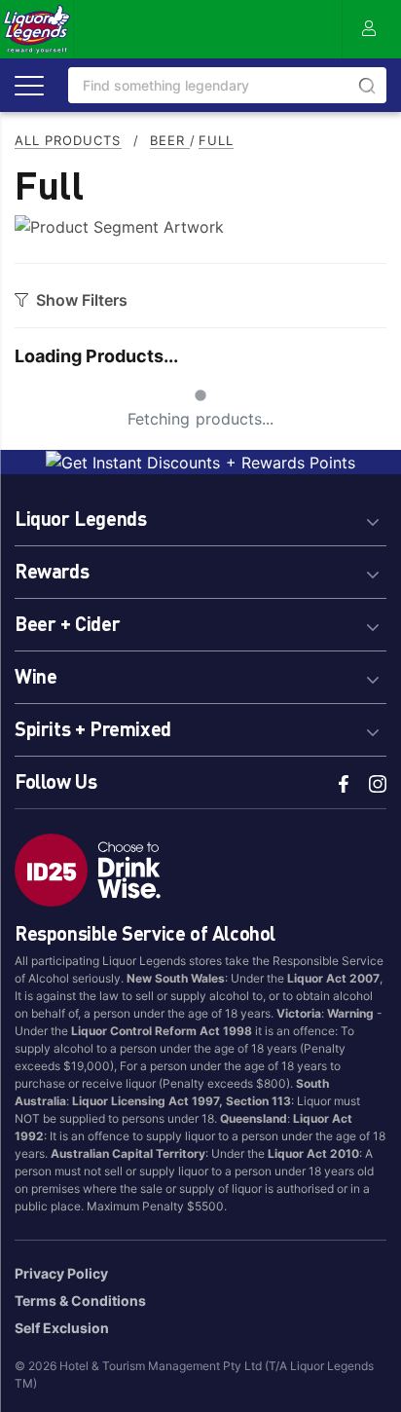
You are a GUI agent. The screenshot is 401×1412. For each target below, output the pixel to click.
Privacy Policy (61, 1273)
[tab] (200, 516)
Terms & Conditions (80, 1300)
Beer (170, 140)
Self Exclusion (62, 1327)
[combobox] (227, 85)
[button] (200, 516)
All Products (68, 140)
